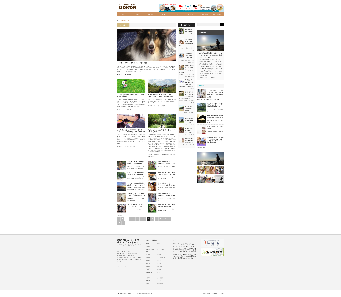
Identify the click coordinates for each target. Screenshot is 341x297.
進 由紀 (189, 86)
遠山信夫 (148, 263)
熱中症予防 (178, 254)
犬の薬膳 (177, 256)
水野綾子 (159, 260)
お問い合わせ (206, 293)
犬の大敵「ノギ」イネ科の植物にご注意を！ (189, 108)
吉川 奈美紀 (191, 60)
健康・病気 (150, 14)
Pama (147, 275)
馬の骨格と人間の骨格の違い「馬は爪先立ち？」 (189, 82)
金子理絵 (148, 254)
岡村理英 (148, 257)
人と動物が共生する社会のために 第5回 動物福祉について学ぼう (130, 95)
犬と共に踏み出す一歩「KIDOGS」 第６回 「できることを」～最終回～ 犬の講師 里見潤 (161, 95)
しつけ (137, 14)
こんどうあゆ (149, 272)
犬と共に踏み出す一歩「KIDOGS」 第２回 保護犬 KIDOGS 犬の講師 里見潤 (167, 195)
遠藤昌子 (159, 263)
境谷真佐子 (191, 142)
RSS (125, 266)
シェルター (186, 244)
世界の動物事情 (204, 14)
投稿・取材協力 (136, 168)
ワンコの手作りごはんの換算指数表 (215, 127)
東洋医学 (189, 251)
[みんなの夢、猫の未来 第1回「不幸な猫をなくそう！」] (201, 179)
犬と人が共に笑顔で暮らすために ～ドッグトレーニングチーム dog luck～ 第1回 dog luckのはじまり (210, 55)
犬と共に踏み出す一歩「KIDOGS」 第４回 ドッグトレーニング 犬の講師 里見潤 (166, 163)
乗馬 (190, 248)
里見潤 (163, 106)
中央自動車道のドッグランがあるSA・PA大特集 (189, 56)
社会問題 (187, 256)
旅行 (184, 251)
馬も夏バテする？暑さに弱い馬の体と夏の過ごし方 (215, 105)
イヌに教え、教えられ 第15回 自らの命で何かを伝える (167, 205)
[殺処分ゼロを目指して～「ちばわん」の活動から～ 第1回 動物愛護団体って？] (219, 170)
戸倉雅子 (148, 269)
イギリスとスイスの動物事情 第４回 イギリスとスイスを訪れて (161, 131)
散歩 (181, 251)
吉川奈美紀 (160, 283)
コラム (181, 244)
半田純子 (148, 246)
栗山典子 (152, 156)
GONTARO (206, 100)
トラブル (185, 100)
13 (165, 218)
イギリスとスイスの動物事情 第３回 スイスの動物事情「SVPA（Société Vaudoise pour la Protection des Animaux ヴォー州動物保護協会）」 (136, 163)
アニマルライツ (217, 14)
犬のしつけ (186, 254)
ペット (189, 246)
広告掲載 (222, 293)
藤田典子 (148, 281)
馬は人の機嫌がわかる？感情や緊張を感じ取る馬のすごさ (215, 116)
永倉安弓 (148, 266)
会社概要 (215, 293)
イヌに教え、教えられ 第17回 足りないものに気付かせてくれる (136, 195)
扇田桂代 (148, 260)
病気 (183, 256)
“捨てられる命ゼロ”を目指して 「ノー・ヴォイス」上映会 (136, 205)
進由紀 (184, 86)
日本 (186, 251)
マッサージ (182, 248)
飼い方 (124, 14)
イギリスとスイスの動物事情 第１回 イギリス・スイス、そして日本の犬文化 (136, 184)
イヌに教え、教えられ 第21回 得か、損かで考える (132, 63)
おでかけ (164, 14)
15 (119, 223)
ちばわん (187, 243)
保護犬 (193, 248)
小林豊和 (148, 278)
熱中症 (174, 254)
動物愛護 (180, 250)
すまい (177, 14)
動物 (176, 250)
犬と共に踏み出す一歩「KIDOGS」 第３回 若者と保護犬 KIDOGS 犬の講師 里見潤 (167, 184)
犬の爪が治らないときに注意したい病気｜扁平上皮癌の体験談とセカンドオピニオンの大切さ (215, 94)
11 (156, 218)
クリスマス (177, 244)
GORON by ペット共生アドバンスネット (128, 241)
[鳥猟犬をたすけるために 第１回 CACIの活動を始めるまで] (210, 179)
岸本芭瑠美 (160, 278)
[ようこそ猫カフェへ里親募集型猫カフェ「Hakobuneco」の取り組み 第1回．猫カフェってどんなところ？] (210, 170)
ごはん (179, 243)
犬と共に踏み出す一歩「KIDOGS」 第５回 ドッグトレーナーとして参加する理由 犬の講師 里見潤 (131, 131)
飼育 (189, 258)
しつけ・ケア (186, 74)
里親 (184, 258)
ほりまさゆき (160, 249)
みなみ (185, 35)
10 (152, 218)
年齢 (192, 249)
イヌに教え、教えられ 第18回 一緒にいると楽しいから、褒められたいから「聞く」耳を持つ (167, 173)
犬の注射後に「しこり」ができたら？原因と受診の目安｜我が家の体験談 (215, 140)
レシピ (186, 248)
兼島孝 (159, 281)
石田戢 (147, 283)
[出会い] (219, 179)
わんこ (190, 243)
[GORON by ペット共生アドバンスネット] (128, 6)
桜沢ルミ (159, 243)
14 (169, 218)
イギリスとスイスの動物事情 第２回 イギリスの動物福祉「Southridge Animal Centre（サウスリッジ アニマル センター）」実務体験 (136, 173)
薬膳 (191, 256)
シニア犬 (191, 244)
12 (160, 218)
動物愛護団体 (186, 250)
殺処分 (194, 251)
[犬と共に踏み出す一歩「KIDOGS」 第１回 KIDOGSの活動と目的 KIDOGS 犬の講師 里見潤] (201, 170)
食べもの (190, 14)
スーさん (159, 246)
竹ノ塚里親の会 (161, 257)
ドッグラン (183, 246)
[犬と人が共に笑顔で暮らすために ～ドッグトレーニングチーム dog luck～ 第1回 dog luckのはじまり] (210, 158)
